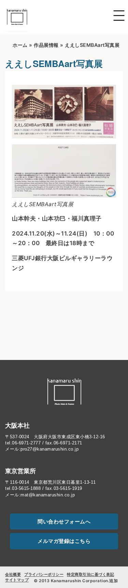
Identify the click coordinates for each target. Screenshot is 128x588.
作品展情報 (46, 45)
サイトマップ (17, 579)
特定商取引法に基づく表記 (90, 574)
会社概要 (13, 574)
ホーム (20, 45)
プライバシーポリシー (43, 574)
